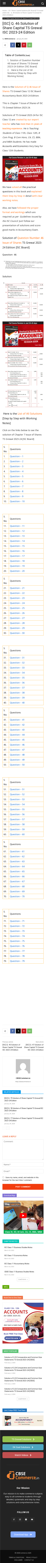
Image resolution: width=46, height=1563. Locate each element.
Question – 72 (17, 926)
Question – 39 (17, 697)
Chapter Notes (11, 1241)
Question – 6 (16, 481)
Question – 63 (17, 861)
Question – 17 (17, 555)
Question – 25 (17, 608)
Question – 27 (17, 618)
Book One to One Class (12, 1298)
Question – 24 (17, 603)
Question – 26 (17, 613)
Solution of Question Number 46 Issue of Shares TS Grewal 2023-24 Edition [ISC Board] (23, 63)
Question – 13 (17, 535)
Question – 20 (17, 570)
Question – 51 (17, 789)
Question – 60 (17, 834)
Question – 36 (17, 682)
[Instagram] (20, 1519)
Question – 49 (17, 759)
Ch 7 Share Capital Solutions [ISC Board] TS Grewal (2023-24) (21, 18)
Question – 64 (17, 866)
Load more (22, 1279)
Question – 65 (17, 871)
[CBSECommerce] (23, 1066)
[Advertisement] (23, 998)
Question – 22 (17, 593)
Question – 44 (17, 734)
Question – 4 (16, 471)
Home (4, 11)
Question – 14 (17, 540)
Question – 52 (17, 794)
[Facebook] (12, 45)
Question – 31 (17, 657)
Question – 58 (17, 824)
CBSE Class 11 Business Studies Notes (19, 1272)
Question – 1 (16, 456)
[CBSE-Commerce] (23, 1475)
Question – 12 (17, 530)
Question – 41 (17, 719)
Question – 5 (16, 476)
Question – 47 (17, 749)
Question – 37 (17, 687)
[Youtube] (32, 1519)
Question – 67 (17, 881)
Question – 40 (17, 702)
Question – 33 (17, 667)
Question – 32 (17, 662)
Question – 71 (17, 921)
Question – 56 (17, 814)
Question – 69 (17, 891)
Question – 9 (16, 496)
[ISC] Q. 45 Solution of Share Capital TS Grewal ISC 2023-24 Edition (12, 1047)
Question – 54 (17, 804)
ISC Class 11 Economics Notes (16, 1255)
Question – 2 (16, 461)
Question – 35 (17, 677)
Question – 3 (16, 466)
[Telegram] (26, 1519)
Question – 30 (17, 633)
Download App (9, 1195)
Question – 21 (17, 588)
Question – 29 (17, 628)
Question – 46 (17, 744)
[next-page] (7, 1128)
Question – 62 (17, 856)
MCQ (6, 1287)
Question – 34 (17, 672)
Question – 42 (17, 724)
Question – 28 (17, 623)
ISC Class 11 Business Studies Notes (18, 1247)
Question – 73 (17, 931)
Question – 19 (17, 565)
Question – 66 (17, 876)
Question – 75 (17, 941)
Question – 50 (17, 764)
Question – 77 (17, 951)
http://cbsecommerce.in (23, 1081)
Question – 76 (17, 946)
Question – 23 (17, 598)
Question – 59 (17, 829)
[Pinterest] (23, 45)
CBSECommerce (9, 39)
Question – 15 (17, 545)
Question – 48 (17, 754)
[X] (18, 45)
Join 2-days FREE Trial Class (14, 1410)
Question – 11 (17, 525)
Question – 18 (17, 560)
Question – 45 (17, 739)
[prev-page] (4, 1128)
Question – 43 (17, 729)
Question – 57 (17, 819)
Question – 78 (17, 956)
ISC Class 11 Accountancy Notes (16, 1264)
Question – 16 (17, 550)
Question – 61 (17, 851)
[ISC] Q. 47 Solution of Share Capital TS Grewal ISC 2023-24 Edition (34, 1047)
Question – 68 (17, 886)
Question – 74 (17, 936)
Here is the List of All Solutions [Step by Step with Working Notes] (22, 73)
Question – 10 (17, 501)
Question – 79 (17, 961)
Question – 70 (17, 896)
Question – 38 (17, 692)
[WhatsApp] (29, 45)
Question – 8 (16, 491)
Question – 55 (17, 809)
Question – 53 (17, 799)
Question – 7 (16, 486)
